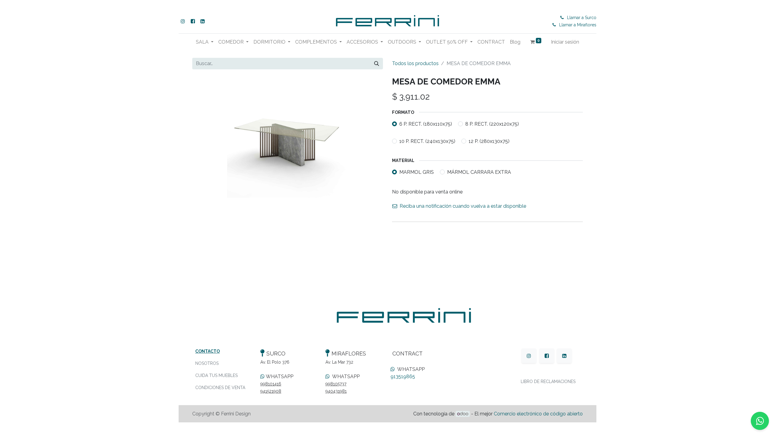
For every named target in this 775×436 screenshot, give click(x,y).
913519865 (403, 376)
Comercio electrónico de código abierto (538, 414)
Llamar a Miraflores (577, 24)
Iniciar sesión (565, 42)
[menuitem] (491, 42)
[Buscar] (376, 63)
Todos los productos (415, 63)
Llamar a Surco (581, 17)
